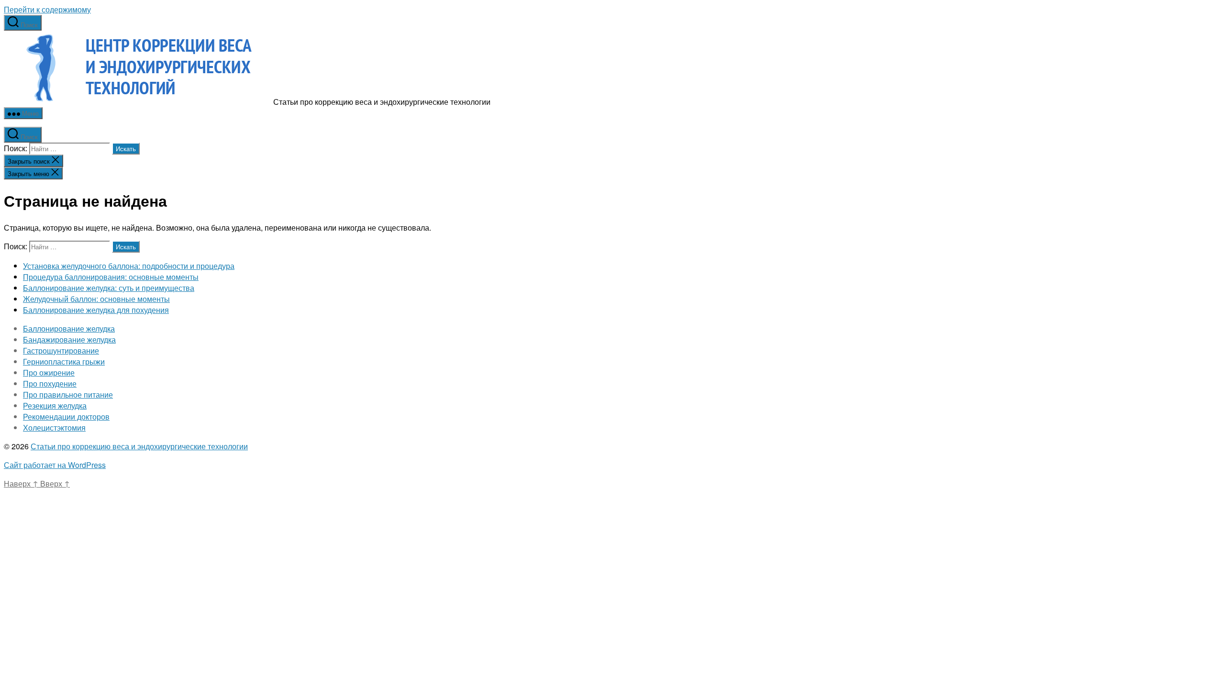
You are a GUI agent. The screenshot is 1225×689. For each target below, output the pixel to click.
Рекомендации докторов (66, 416)
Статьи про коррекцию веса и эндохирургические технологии (139, 446)
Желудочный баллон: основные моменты (96, 298)
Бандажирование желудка (69, 339)
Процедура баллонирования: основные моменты (111, 276)
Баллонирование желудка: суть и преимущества (108, 287)
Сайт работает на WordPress (55, 464)
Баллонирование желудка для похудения (96, 309)
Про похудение (50, 383)
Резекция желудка (55, 405)
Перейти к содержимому (47, 9)
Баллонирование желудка (69, 328)
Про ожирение (49, 372)
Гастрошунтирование (61, 350)
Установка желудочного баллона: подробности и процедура (128, 265)
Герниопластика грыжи (64, 361)
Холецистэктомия (54, 427)
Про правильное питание (68, 394)
